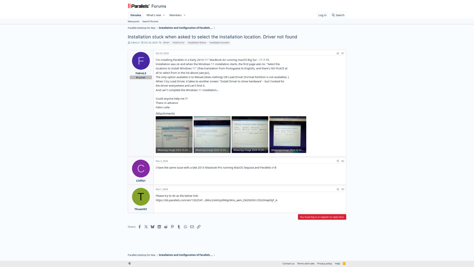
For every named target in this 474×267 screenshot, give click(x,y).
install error (179, 42)
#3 (342, 189)
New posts (133, 21)
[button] (164, 15)
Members (175, 15)
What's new (153, 15)
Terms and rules (306, 263)
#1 (342, 53)
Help (337, 263)
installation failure (197, 42)
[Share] (337, 53)
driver (166, 42)
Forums (136, 15)
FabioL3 (135, 42)
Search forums (150, 21)
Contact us (288, 263)
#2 (342, 161)
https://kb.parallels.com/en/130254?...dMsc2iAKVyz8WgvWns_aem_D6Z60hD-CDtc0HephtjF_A (216, 200)
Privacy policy (324, 263)
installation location (219, 42)
